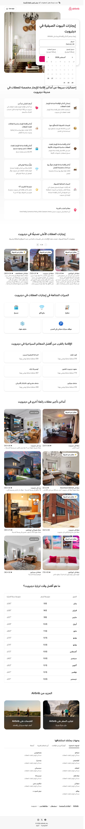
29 (72, 83)
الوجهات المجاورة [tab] (74, 746)
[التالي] (37, 244)
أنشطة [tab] (32, 746)
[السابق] (45, 244)
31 (64, 83)
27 (52, 78)
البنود (37, 825)
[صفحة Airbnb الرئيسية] (74, 8)
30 (68, 83)
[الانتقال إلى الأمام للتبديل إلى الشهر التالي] (48, 57)
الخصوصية (44, 825)
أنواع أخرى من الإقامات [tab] (59, 746)
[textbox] (66, 52)
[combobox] (57, 44)
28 (48, 78)
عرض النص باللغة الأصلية (30, 3)
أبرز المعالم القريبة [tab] (43, 746)
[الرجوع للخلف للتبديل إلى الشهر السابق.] (72, 57)
